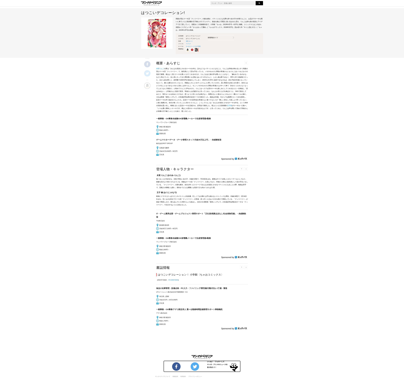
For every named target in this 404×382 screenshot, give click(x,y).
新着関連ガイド (213, 37)
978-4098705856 (173, 280)
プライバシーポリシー (195, 376)
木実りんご (160, 68)
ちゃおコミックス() (193, 46)
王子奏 (229, 105)
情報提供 (175, 376)
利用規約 (183, 376)
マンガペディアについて (162, 376)
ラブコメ (188, 43)
